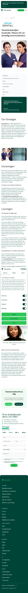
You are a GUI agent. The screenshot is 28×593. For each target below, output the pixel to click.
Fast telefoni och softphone (9, 491)
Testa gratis (5, 565)
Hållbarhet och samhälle (8, 520)
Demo (3, 534)
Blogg (3, 542)
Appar (3, 545)
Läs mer (4, 6)
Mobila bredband (6, 494)
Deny (14, 322)
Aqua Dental (4, 123)
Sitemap (4, 553)
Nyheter (4, 517)
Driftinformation (6, 550)
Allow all (14, 314)
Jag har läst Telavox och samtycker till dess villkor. (14, 459)
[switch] (24, 300)
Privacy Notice (15, 458)
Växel (3, 526)
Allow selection (14, 318)
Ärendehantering (6, 529)
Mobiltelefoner (6, 497)
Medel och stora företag (8, 502)
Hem (2, 17)
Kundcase (7, 17)
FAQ (3, 547)
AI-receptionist (6, 559)
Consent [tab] (5, 272)
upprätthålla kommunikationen (11, 196)
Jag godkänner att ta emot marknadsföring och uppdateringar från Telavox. (13, 462)
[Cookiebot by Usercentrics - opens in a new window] (20, 269)
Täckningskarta (6, 571)
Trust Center (5, 580)
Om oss (4, 511)
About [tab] (22, 272)
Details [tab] (14, 272)
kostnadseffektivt (8, 259)
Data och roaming (6, 499)
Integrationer (5, 532)
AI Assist (4, 562)
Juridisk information (7, 574)
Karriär (4, 514)
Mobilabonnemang (7, 488)
